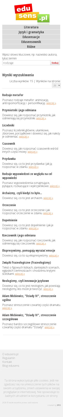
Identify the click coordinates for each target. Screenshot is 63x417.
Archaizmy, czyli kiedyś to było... (22, 193)
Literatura (31, 27)
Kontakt (7, 362)
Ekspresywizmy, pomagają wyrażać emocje (28, 250)
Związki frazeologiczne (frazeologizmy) (26, 262)
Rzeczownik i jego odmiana (19, 235)
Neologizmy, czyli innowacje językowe (25, 281)
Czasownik (8, 144)
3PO (59, 405)
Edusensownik (31, 41)
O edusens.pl (10, 354)
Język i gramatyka (31, 32)
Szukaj (55, 62)
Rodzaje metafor (12, 95)
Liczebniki (8, 125)
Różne (31, 46)
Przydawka (9, 159)
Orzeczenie (9, 205)
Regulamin (8, 358)
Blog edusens (10, 366)
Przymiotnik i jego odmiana (19, 110)
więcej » (51, 103)
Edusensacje (31, 36)
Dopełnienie (9, 220)
